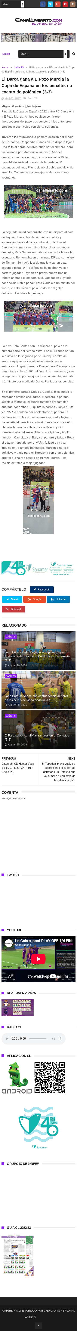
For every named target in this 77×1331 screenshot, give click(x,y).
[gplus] (58, 4)
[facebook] (43, 4)
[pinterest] (65, 4)
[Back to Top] (38, 1325)
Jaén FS (19, 67)
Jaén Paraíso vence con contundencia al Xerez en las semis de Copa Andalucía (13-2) (36, 698)
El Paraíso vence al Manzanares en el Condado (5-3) (37, 737)
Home (5, 67)
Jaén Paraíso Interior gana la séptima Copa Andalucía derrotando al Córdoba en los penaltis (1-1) (37, 656)
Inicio (5, 54)
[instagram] (73, 4)
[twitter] (50, 4)
